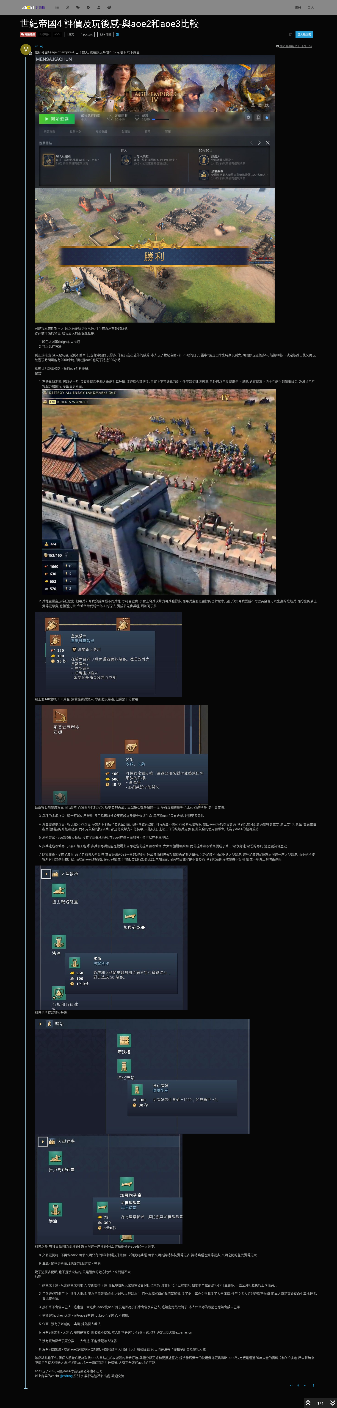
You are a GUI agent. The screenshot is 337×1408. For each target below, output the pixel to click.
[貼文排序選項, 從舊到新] (290, 34)
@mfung (66, 1376)
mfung (39, 46)
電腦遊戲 (29, 34)
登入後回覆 (304, 34)
